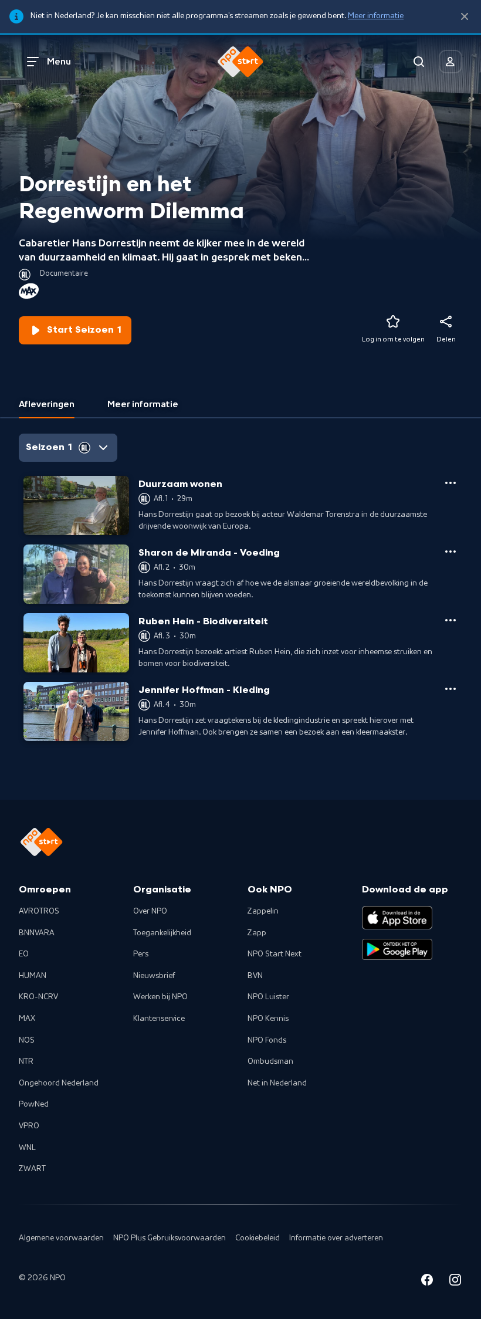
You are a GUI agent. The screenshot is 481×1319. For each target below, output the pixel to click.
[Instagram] (455, 1282)
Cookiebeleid (257, 1238)
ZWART (32, 1169)
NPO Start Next (275, 954)
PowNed (34, 1104)
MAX (27, 1018)
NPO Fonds (267, 1040)
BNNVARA (37, 933)
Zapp (257, 933)
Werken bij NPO (160, 997)
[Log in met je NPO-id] (450, 62)
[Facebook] (427, 1282)
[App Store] (397, 917)
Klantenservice (159, 1018)
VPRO (29, 1126)
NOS (27, 1040)
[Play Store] (397, 949)
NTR (26, 1061)
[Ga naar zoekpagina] (419, 62)
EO (24, 954)
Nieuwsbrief (154, 976)
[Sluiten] (465, 16)
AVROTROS (39, 911)
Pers (140, 954)
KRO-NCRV (38, 997)
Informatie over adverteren (336, 1238)
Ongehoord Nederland (59, 1083)
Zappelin (263, 911)
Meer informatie (376, 16)
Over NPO (150, 911)
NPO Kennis (268, 1018)
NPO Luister (268, 997)
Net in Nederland (277, 1083)
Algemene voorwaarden (61, 1238)
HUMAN (32, 976)
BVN (255, 976)
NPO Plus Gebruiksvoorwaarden (169, 1238)
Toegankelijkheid (162, 933)
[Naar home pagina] (240, 61)
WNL (27, 1148)
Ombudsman (270, 1061)
